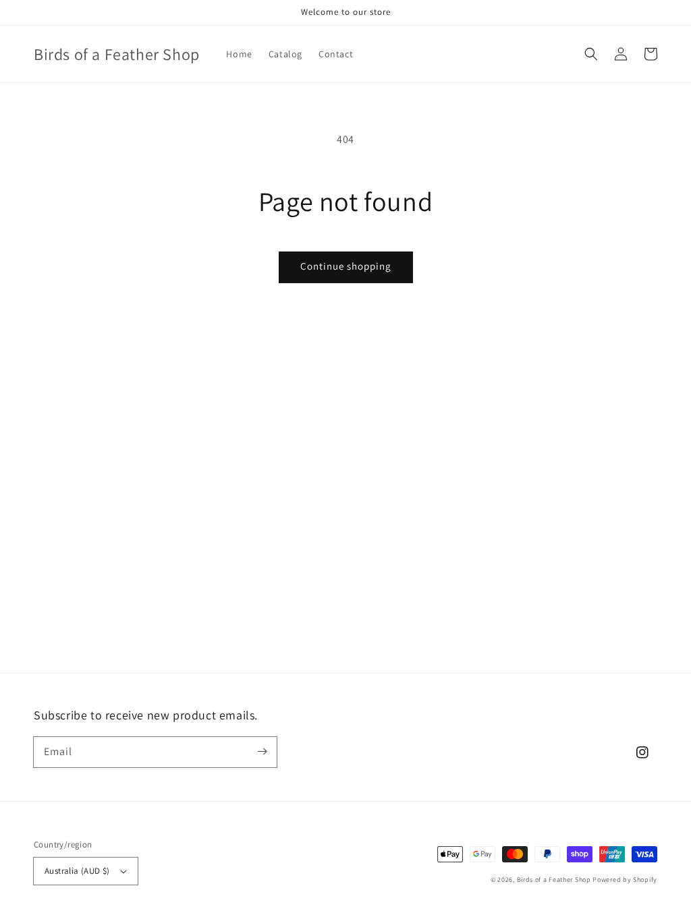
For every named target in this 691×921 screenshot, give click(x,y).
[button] (591, 54)
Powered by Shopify (624, 879)
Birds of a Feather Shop (554, 879)
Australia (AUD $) (77, 871)
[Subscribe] (262, 752)
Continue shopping (345, 266)
